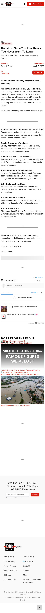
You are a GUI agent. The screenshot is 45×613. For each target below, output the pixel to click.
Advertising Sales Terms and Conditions (32, 581)
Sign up (40, 277)
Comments (5, 73)
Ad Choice (29, 561)
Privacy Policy (9, 557)
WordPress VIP (20, 597)
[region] (22, 301)
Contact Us (27, 566)
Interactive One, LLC (25, 592)
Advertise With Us (10, 570)
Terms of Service (10, 566)
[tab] (7, 293)
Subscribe (35, 494)
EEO (25, 575)
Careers (26, 570)
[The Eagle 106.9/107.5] (12, 550)
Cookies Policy (28, 557)
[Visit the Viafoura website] (39, 323)
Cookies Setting (9, 561)
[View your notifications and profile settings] (24, 4)
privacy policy (23, 497)
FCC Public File (10, 580)
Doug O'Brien (6, 44)
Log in (35, 277)
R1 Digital (7, 575)
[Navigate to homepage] (12, 4)
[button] (22, 42)
